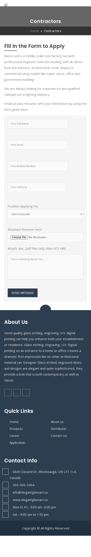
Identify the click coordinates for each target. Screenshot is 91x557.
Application (17, 442)
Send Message (22, 293)
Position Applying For (23, 206)
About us (57, 422)
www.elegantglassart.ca (30, 500)
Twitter (17, 392)
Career (14, 435)
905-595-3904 (23, 485)
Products (16, 428)
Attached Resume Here (25, 229)
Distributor (59, 428)
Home (34, 31)
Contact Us (59, 435)
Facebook (7, 392)
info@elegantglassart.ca (30, 492)
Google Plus (26, 392)
